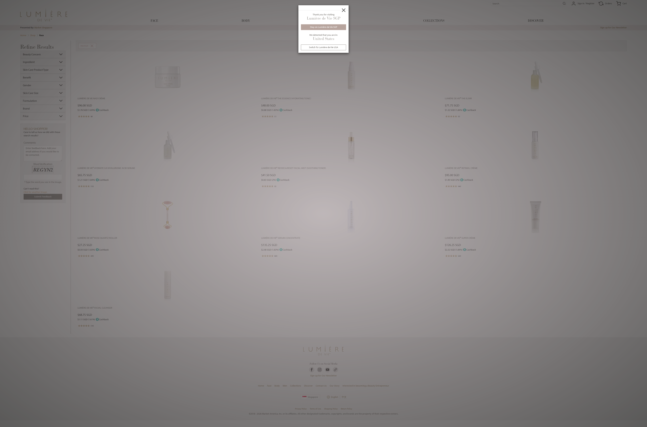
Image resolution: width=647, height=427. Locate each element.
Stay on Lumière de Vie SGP (323, 27)
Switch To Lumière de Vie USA (323, 47)
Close (344, 10)
